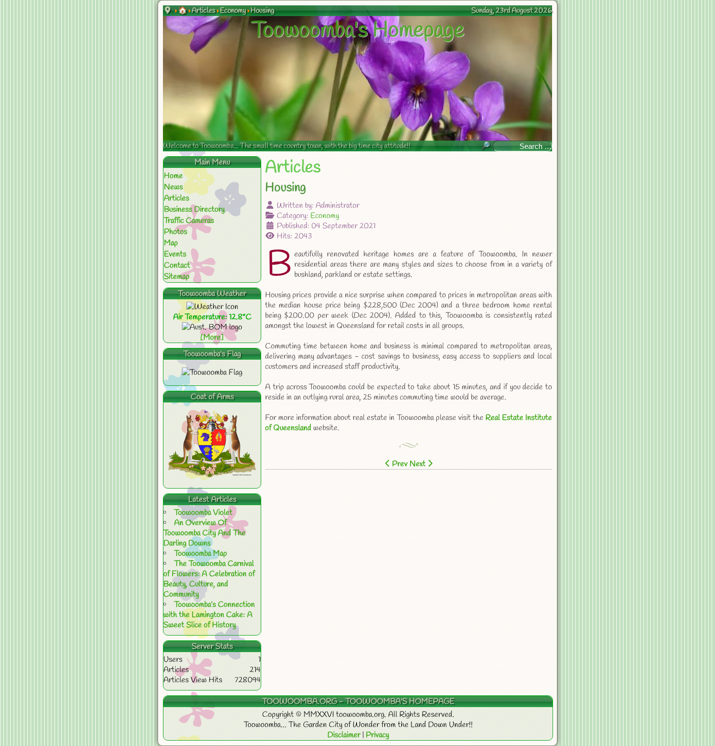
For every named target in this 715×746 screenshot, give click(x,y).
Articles (176, 198)
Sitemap (177, 277)
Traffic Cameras (189, 221)
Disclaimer (344, 735)
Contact (177, 265)
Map (171, 243)
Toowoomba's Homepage (357, 30)
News (173, 187)
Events (175, 254)
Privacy (377, 735)
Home (173, 176)
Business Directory (194, 209)
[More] (212, 337)
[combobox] (522, 146)
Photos (175, 232)
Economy (324, 216)
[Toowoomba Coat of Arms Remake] (212, 475)
